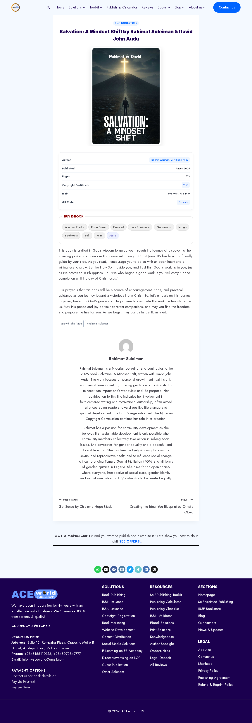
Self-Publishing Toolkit (166, 594)
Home (59, 7)
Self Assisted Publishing (215, 601)
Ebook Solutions (162, 622)
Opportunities (160, 650)
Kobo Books (98, 227)
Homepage (206, 594)
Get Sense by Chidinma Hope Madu (85, 503)
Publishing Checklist (164, 608)
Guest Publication (115, 664)
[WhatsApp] (97, 569)
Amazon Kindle (74, 227)
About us (204, 649)
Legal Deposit (160, 657)
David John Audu (179, 160)
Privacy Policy (208, 670)
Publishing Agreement (214, 677)
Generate (183, 202)
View (185, 185)
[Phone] (154, 569)
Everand (118, 227)
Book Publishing (113, 594)
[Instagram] (121, 569)
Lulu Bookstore (140, 227)
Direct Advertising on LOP (121, 657)
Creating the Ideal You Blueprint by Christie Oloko (161, 506)
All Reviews (158, 664)
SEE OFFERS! (130, 541)
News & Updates (210, 629)
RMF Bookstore (126, 23)
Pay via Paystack (23, 681)
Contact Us (227, 7)
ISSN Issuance (112, 608)
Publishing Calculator (121, 7)
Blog (201, 615)
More (112, 236)
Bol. (87, 236)
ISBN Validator (161, 615)
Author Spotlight (162, 643)
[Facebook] (113, 569)
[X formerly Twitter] (130, 569)
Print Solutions (160, 629)
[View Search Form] (48, 7)
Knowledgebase (162, 636)
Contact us (206, 656)
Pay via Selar (20, 687)
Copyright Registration (118, 615)
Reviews (147, 7)
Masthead (205, 663)
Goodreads (164, 227)
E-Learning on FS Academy (122, 650)
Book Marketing (113, 622)
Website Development (118, 629)
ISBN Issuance (112, 601)
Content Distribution (116, 636)
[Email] (105, 569)
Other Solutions (113, 671)
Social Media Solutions (118, 643)
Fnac (99, 236)
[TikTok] (138, 569)
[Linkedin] (146, 569)
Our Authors (207, 622)
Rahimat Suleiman (160, 160)
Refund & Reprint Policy (215, 684)
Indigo (182, 227)
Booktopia (71, 236)
